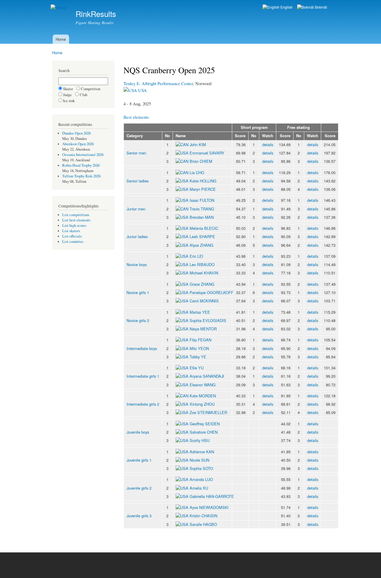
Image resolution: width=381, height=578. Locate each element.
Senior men (136, 153)
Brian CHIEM (201, 161)
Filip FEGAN (200, 340)
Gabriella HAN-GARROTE (212, 496)
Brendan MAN (202, 217)
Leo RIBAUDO (202, 264)
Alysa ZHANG (201, 245)
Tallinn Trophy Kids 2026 (81, 176)
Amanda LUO (201, 479)
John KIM (198, 144)
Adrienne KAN (202, 451)
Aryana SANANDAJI (207, 376)
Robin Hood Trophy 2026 (81, 165)
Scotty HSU (200, 440)
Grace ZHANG (202, 284)
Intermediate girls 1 (143, 376)
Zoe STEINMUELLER (208, 412)
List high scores (74, 225)
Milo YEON (199, 348)
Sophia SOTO (201, 468)
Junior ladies (137, 236)
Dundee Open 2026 (76, 133)
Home (61, 39)
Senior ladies (138, 181)
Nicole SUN (199, 460)
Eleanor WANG (203, 385)
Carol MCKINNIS (204, 301)
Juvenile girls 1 (139, 460)
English (286, 7)
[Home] (59, 7)
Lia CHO (197, 172)
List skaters (71, 230)
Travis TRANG (202, 209)
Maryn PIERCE (203, 189)
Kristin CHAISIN (203, 515)
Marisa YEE (200, 312)
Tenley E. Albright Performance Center (158, 83)
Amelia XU (199, 488)
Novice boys (137, 264)
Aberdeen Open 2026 (78, 143)
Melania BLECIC (204, 228)
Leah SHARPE (202, 236)
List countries (72, 241)
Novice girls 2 (138, 320)
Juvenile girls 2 (139, 488)
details (267, 144)
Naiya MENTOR (203, 329)
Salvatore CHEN (204, 432)
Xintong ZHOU (202, 404)
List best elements (76, 220)
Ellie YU (197, 368)
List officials (72, 236)
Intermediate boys (142, 348)
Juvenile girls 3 (139, 515)
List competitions (75, 214)
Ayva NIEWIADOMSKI (209, 507)
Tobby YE (198, 357)
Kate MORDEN (203, 396)
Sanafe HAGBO (203, 524)
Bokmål (320, 7)
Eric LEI (196, 256)
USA (142, 90)
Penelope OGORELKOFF (211, 292)
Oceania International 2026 (83, 154)
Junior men (136, 209)
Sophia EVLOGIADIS (208, 320)
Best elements (136, 117)
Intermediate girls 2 (143, 404)
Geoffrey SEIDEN (205, 424)
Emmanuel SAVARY (207, 153)
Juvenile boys (138, 432)
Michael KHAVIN (204, 273)
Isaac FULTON (202, 200)
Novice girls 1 (138, 292)
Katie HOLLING (203, 181)
